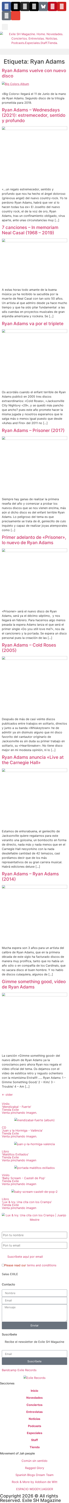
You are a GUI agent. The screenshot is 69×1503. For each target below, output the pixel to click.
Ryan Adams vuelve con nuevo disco (34, 73)
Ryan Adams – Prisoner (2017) (33, 430)
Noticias (34, 1419)
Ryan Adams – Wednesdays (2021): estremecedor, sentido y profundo (33, 115)
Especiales (34, 1433)
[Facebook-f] (6, 6)
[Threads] (34, 6)
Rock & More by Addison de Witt (34, 1482)
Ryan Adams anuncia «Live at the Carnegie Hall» (33, 760)
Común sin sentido (34, 1461)
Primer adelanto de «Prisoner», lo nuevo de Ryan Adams (34, 540)
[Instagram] (24, 6)
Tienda (35, 1447)
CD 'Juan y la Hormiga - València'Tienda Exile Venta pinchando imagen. (22, 1132)
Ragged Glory (34, 1468)
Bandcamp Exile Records (19, 1370)
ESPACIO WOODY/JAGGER (34, 1489)
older (7, 1094)
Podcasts (34, 1426)
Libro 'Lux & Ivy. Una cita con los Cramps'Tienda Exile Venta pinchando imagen (27, 1203)
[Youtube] (61, 6)
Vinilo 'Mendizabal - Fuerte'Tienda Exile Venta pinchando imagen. (19, 1108)
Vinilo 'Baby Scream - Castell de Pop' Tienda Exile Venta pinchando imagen (23, 1179)
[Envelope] (15, 15)
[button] (5, 27)
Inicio (34, 1390)
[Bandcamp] (6, 15)
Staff (34, 1440)
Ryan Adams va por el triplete (32, 323)
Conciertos (34, 1405)
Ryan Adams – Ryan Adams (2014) (30, 876)
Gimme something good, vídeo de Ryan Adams (34, 984)
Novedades (34, 1397)
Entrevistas (34, 1412)
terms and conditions (41, 1265)
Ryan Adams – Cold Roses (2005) (29, 647)
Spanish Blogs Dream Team (34, 1475)
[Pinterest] (52, 6)
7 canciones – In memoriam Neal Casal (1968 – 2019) (30, 230)
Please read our (30, 1265)
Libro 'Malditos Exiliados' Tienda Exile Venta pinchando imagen (19, 1156)
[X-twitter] (15, 6)
